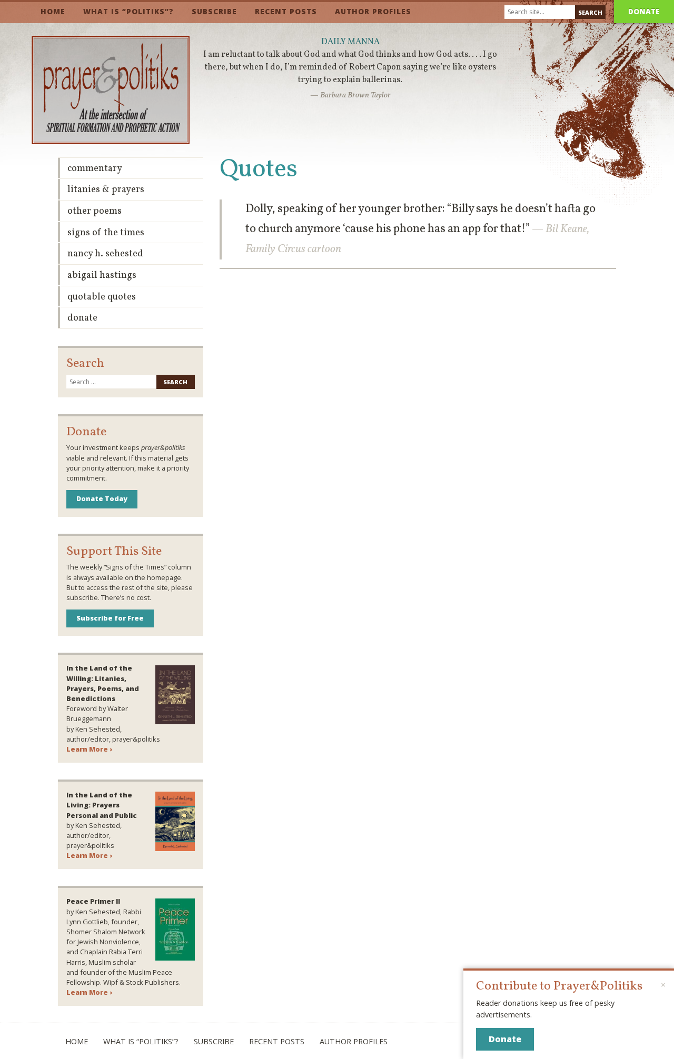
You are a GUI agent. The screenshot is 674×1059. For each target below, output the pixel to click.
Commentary (94, 168)
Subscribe (214, 11)
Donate (644, 11)
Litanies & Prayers (105, 189)
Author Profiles (373, 11)
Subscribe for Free (110, 618)
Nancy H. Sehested (105, 254)
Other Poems (94, 211)
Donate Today (101, 498)
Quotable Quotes (101, 297)
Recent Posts (286, 11)
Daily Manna (350, 42)
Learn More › (89, 749)
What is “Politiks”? (128, 11)
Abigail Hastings (101, 275)
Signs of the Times (105, 232)
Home (53, 11)
